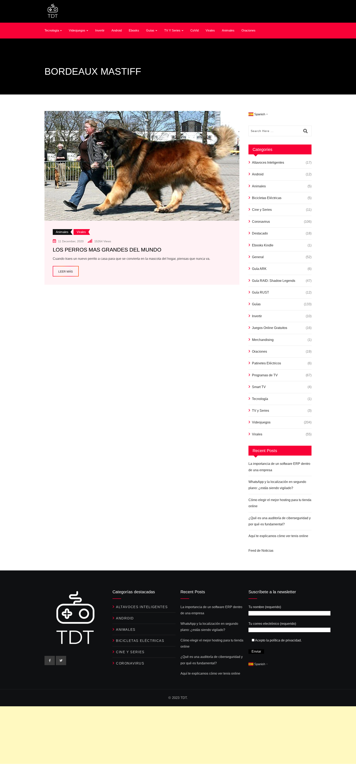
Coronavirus (261, 221)
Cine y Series (262, 209)
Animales (228, 30)
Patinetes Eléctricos (266, 363)
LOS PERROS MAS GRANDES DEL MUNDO (107, 250)
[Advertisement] (123, 735)
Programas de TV (265, 375)
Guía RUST (260, 292)
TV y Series (172, 30)
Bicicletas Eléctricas (266, 198)
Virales (210, 30)
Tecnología (51, 30)
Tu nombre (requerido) (264, 607)
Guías (150, 30)
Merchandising (263, 340)
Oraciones (248, 30)
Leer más (65, 271)
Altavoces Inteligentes (268, 162)
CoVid (194, 30)
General (258, 257)
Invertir (99, 30)
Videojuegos (77, 30)
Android (116, 30)
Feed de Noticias (260, 550)
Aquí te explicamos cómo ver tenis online (278, 536)
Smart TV (259, 387)
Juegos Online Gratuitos (269, 328)
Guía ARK (259, 268)
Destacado (260, 233)
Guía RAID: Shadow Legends (273, 280)
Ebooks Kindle (262, 245)
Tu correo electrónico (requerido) (272, 623)
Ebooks (134, 30)
